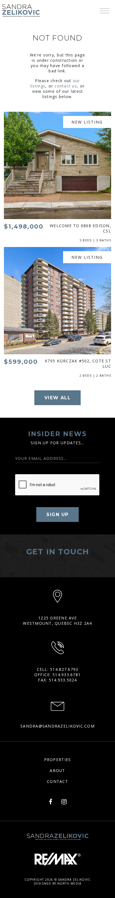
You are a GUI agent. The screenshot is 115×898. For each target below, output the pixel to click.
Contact (57, 781)
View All (57, 397)
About (57, 770)
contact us (65, 86)
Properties (57, 759)
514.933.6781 (66, 674)
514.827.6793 (64, 669)
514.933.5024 (63, 680)
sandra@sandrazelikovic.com (57, 726)
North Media (70, 883)
